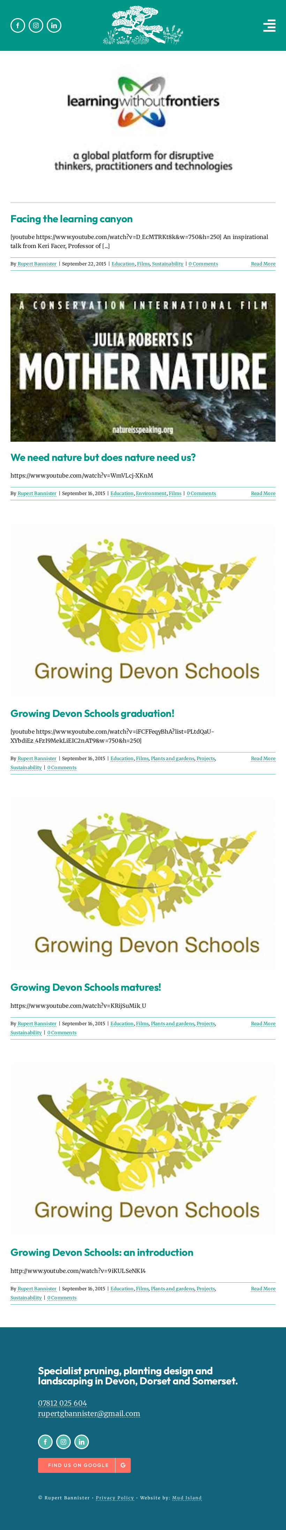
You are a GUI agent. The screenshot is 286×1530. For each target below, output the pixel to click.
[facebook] (17, 25)
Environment (151, 493)
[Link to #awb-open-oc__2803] (269, 25)
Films (143, 264)
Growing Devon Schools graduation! (92, 713)
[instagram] (36, 25)
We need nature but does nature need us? (103, 457)
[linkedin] (54, 25)
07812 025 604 (62, 1403)
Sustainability (167, 264)
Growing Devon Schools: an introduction (101, 1252)
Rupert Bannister (37, 264)
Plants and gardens (172, 759)
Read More (263, 264)
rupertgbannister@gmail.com (89, 1413)
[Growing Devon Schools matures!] (143, 884)
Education (123, 264)
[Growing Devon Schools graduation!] (143, 610)
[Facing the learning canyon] (143, 127)
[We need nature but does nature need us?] (143, 367)
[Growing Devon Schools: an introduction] (143, 1149)
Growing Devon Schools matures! (85, 987)
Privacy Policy (115, 1497)
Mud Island (187, 1497)
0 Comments (203, 264)
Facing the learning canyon (71, 218)
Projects (206, 759)
